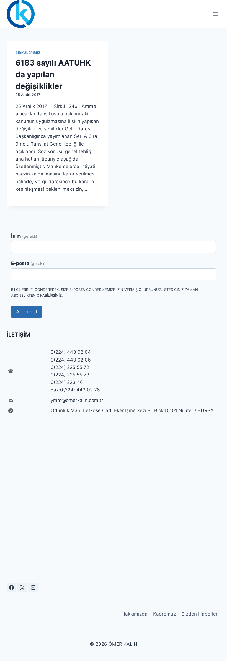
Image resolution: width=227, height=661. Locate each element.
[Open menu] (215, 14)
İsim (24, 236)
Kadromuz (164, 614)
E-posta (28, 263)
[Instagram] (33, 587)
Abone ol (26, 311)
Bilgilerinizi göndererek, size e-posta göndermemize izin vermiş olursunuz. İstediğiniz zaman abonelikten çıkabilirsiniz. (104, 292)
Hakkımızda (135, 614)
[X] (22, 587)
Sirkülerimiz (28, 53)
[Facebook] (11, 587)
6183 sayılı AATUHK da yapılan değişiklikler (53, 74)
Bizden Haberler (200, 614)
